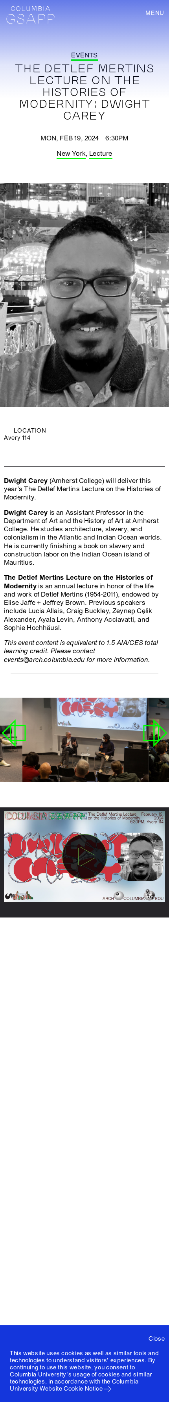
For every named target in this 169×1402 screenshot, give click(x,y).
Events (84, 55)
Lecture (100, 153)
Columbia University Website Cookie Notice (74, 1385)
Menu (154, 13)
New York (71, 153)
